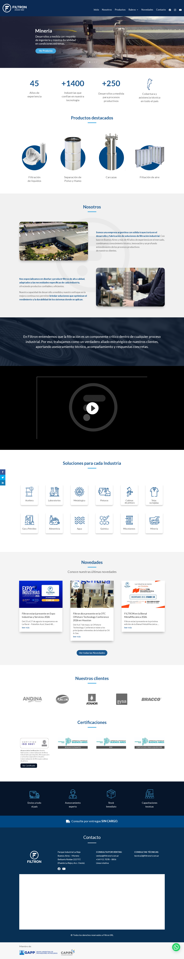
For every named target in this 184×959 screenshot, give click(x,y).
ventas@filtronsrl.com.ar (107, 855)
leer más (25, 627)
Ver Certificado (28, 765)
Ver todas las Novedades (92, 652)
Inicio (96, 10)
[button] (176, 947)
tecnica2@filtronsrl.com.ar (146, 855)
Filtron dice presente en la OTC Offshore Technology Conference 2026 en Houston (91, 617)
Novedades (147, 10)
